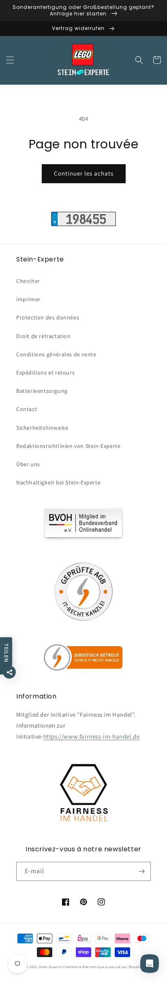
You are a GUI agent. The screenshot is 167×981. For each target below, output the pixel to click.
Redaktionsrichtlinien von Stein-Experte (68, 446)
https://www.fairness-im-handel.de (91, 736)
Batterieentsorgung (42, 390)
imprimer (28, 299)
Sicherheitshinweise (42, 427)
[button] (10, 60)
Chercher (28, 281)
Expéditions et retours (45, 372)
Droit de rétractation (43, 336)
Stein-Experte (50, 966)
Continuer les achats (83, 173)
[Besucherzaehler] (83, 224)
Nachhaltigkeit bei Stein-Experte (58, 482)
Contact (26, 409)
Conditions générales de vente (56, 354)
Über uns (28, 464)
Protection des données (47, 317)
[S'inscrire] (141, 871)
